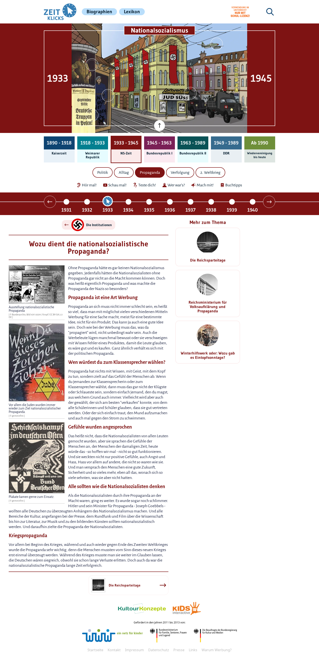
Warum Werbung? (217, 650)
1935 (149, 209)
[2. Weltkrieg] (108, 95)
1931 (66, 209)
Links (193, 650)
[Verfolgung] (216, 44)
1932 (87, 209)
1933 (108, 209)
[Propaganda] (92, 115)
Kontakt (114, 650)
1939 (232, 209)
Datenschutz (158, 650)
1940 (252, 209)
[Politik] (92, 64)
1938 (211, 209)
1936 (170, 209)
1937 (191, 209)
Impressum (134, 650)
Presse (178, 650)
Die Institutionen (99, 225)
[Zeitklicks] (60, 11)
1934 (128, 209)
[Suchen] (270, 12)
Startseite (95, 650)
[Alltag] (190, 93)
